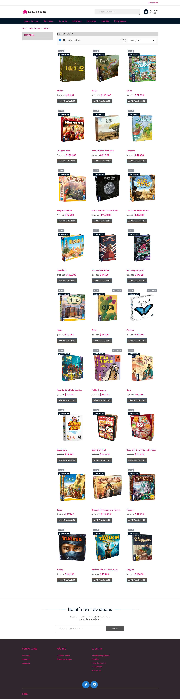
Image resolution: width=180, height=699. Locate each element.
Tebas (59, 509)
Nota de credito (99, 663)
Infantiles (105, 21)
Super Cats (62, 450)
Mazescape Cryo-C (135, 270)
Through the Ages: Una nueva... (106, 509)
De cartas (63, 21)
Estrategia (77, 21)
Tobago (130, 509)
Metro (59, 330)
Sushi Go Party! (99, 450)
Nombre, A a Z (142, 40)
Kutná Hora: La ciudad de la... (106, 210)
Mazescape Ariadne (100, 270)
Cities (129, 90)
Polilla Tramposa (99, 390)
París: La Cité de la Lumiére (69, 390)
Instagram (26, 659)
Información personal (101, 655)
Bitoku (95, 90)
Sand (129, 390)
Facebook (26, 655)
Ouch (94, 330)
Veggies (130, 569)
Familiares (91, 21)
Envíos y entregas (64, 659)
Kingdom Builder (64, 210)
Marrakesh (61, 270)
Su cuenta (97, 648)
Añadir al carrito (67, 101)
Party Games (120, 21)
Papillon (130, 330)
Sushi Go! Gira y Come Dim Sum (141, 450)
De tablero (48, 21)
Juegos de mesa (31, 21)
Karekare (131, 150)
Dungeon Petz (63, 150)
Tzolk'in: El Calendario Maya (105, 569)
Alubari (60, 90)
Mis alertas (96, 670)
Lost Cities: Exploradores (138, 210)
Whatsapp (26, 663)
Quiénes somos (63, 655)
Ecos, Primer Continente (103, 150)
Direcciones (97, 666)
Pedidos (95, 659)
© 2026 (25, 694)
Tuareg (60, 569)
